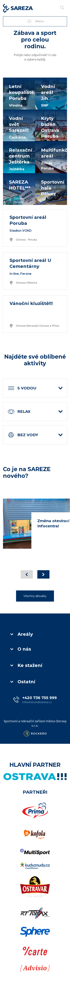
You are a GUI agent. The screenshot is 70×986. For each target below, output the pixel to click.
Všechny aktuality (35, 596)
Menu (39, 21)
